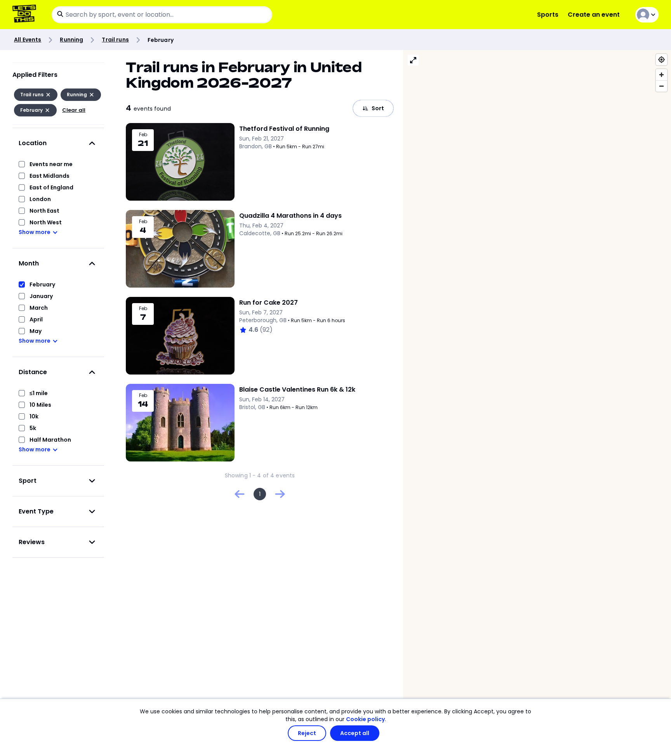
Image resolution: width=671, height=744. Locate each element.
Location (33, 143)
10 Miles (40, 405)
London (40, 199)
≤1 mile (39, 393)
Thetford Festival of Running (284, 128)
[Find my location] (661, 59)
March (39, 308)
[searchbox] (162, 14)
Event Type (36, 511)
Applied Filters (34, 74)
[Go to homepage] (25, 14)
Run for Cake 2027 (268, 302)
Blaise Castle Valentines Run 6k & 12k (297, 389)
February (42, 284)
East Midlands (50, 176)
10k (34, 416)
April (36, 319)
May (36, 331)
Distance (33, 372)
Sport (28, 480)
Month (29, 263)
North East (44, 211)
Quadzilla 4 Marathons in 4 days (290, 215)
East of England (51, 187)
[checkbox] (22, 164)
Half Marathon (50, 440)
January (41, 296)
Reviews (32, 542)
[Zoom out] (661, 86)
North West (46, 222)
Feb (143, 135)
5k (33, 428)
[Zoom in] (661, 74)
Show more (34, 232)
